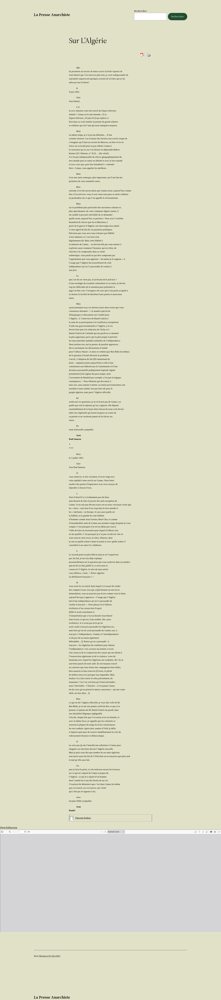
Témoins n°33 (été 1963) (49, 956)
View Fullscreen (8, 827)
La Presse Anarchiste (52, 14)
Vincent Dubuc (83, 817)
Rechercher (140, 11)
